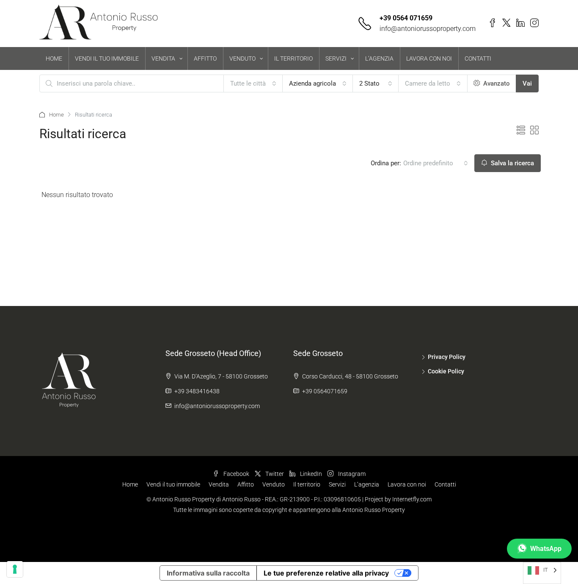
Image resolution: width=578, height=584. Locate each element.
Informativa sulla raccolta (208, 573)
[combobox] (253, 83)
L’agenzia (366, 484)
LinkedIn (311, 473)
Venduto (273, 484)
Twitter (274, 473)
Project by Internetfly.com (398, 499)
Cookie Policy (446, 371)
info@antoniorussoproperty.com (428, 29)
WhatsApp (545, 549)
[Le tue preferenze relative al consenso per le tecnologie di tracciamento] (15, 569)
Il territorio (306, 484)
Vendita (219, 484)
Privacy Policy (446, 356)
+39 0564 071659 (406, 18)
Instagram (351, 473)
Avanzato (496, 83)
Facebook (236, 473)
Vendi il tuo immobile (173, 484)
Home (56, 114)
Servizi (337, 484)
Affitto (245, 484)
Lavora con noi (407, 484)
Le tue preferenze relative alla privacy (326, 573)
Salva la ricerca (511, 163)
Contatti (445, 484)
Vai (527, 83)
